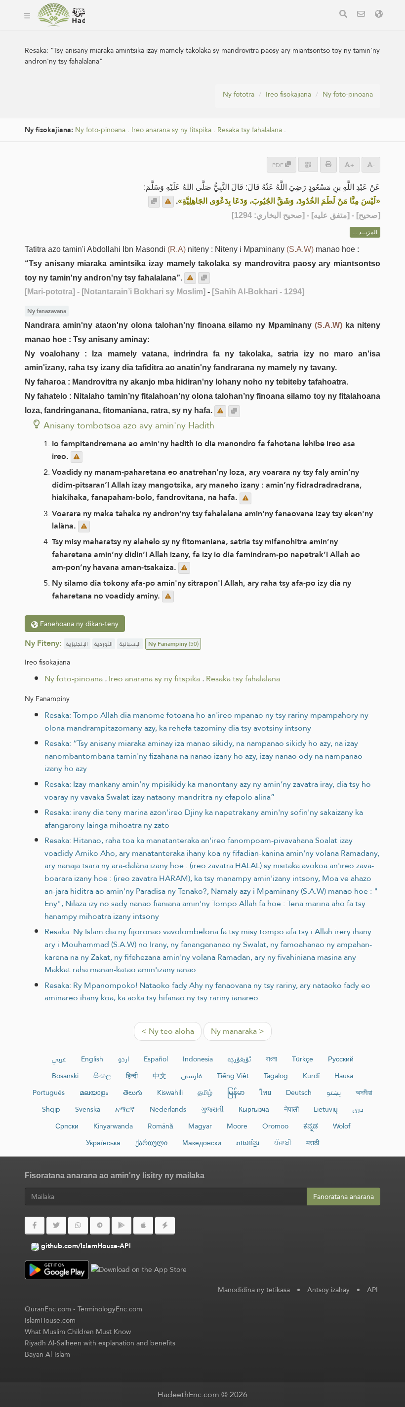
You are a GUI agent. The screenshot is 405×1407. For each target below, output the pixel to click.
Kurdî (311, 1075)
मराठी (312, 1142)
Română (160, 1126)
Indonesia (198, 1059)
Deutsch (299, 1092)
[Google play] (121, 1225)
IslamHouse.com (50, 1320)
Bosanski (65, 1075)
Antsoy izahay (328, 1289)
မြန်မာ (235, 1092)
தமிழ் (205, 1092)
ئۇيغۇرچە (239, 1059)
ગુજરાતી (212, 1109)
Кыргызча (254, 1109)
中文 (159, 1075)
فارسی (191, 1075)
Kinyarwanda (113, 1126)
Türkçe (302, 1059)
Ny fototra (238, 94)
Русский (341, 1059)
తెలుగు (132, 1092)
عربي (59, 1059)
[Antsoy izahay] (361, 15)
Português (49, 1092)
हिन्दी (132, 1075)
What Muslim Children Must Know (78, 1331)
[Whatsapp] (78, 1225)
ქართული (151, 1142)
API (372, 1289)
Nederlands (168, 1109)
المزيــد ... (365, 232)
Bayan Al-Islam (47, 1354)
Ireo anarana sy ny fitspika (171, 130)
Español (156, 1059)
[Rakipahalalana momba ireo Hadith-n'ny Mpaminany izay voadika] (61, 15)
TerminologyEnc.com (110, 1308)
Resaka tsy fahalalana (249, 130)
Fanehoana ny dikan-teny (78, 623)
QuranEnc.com (48, 1308)
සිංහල (102, 1075)
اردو (123, 1059)
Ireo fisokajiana (288, 94)
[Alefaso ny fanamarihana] (168, 202)
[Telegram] (100, 1225)
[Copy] (154, 202)
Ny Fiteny (119, 52)
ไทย (265, 1092)
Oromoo (275, 1126)
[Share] (308, 164)
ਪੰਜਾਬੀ (282, 1142)
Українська (103, 1142)
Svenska (87, 1109)
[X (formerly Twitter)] (56, 1225)
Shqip (51, 1109)
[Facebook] (34, 1225)
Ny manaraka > (237, 1031)
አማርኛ (125, 1109)
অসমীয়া (364, 1092)
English (92, 1059)
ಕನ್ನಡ (310, 1126)
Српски (67, 1126)
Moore (237, 1126)
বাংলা (271, 1059)
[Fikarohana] (343, 15)
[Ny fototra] (27, 15)
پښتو (333, 1092)
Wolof (341, 1126)
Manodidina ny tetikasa (254, 1289)
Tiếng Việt (233, 1075)
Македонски (201, 1142)
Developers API (128, 29)
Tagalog (276, 1075)
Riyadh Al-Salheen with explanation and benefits (100, 1343)
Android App (204, 29)
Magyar (200, 1126)
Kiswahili (170, 1092)
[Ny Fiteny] (379, 15)
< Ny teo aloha (167, 1031)
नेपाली (291, 1109)
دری (358, 1109)
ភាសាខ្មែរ (247, 1142)
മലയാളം (94, 1092)
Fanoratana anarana (343, 1196)
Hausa (343, 1075)
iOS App (268, 29)
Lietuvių (326, 1109)
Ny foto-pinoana (348, 94)
